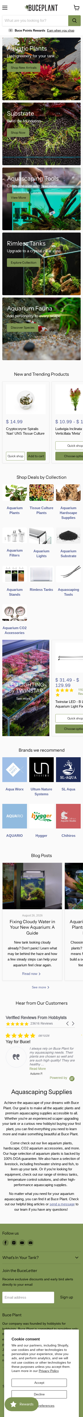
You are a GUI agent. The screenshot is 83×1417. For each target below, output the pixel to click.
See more (39, 987)
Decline (39, 1394)
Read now (30, 974)
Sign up (66, 1297)
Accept (39, 1383)
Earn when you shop (60, 30)
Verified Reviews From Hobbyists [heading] (36, 1018)
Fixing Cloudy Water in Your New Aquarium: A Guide (32, 927)
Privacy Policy (49, 1371)
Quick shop (15, 456)
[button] (68, 1024)
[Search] (74, 20)
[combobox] (35, 20)
